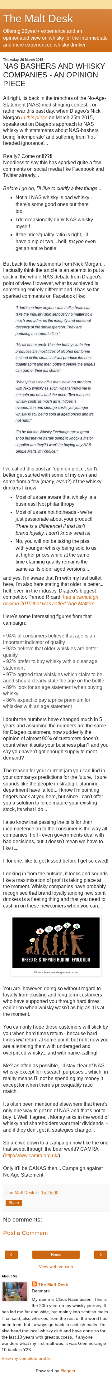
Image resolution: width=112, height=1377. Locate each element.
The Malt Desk (38, 18)
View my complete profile (26, 1358)
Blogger (67, 1370)
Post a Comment (25, 1233)
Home (56, 1254)
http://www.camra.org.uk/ (31, 1155)
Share (14, 1203)
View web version (56, 1266)
